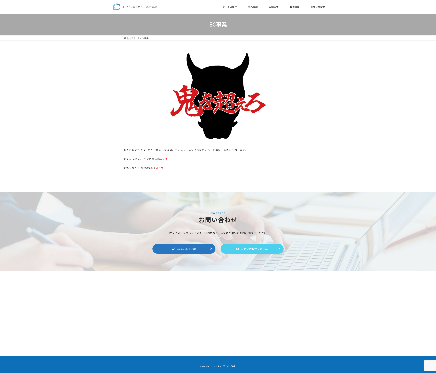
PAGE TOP (423, 358)
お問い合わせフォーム (254, 248)
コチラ (159, 167)
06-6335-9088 (186, 248)
